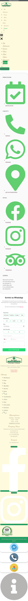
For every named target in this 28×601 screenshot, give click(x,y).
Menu (5, 17)
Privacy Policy (14, 370)
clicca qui (21, 306)
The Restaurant (5, 10)
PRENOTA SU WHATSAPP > (14, 0)
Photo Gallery (4, 21)
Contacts (5, 28)
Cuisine (5, 14)
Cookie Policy (14, 371)
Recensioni (6, 25)
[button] (1, 37)
